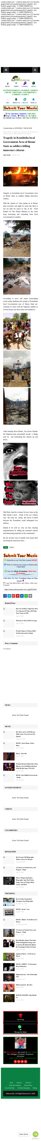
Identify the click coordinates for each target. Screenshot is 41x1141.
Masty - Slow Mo (21, 753)
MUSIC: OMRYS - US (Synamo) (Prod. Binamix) (26, 965)
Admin (13, 116)
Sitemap (35, 1088)
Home (4, 132)
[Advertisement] (20, 46)
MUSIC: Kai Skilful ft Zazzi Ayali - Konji (26, 776)
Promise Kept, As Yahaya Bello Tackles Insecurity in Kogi (26, 632)
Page (8, 116)
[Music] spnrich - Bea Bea (24, 985)
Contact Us (28, 1082)
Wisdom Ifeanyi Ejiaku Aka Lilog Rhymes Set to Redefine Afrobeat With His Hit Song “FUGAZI (27, 766)
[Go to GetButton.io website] (35, 1138)
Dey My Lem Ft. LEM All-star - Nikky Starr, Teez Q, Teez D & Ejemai (26, 734)
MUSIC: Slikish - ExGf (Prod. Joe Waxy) (26, 921)
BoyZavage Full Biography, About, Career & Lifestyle (25, 858)
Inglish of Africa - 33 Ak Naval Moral (25, 955)
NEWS (10, 132)
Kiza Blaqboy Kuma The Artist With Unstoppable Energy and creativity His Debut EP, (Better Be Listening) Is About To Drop (26, 943)
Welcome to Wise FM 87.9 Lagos (26, 620)
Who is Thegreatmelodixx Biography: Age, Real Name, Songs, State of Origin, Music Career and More (25, 881)
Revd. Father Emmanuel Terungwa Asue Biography (24, 900)
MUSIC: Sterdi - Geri (22, 909)
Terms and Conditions (15, 1085)
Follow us (23, 116)
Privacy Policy (28, 1085)
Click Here (21, 567)
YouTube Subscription (24, 1088)
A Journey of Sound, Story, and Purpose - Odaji (26, 869)
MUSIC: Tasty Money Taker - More (25, 744)
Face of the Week (9, 1088)
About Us (19, 1082)
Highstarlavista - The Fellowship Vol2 (26, 976)
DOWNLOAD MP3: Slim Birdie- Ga (26, 996)
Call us (33, 116)
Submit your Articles (14, 118)
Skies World (6, 155)
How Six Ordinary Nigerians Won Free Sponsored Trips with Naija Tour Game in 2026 (27, 611)
